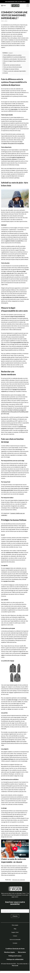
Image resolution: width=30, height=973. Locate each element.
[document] (14, 486)
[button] (26, 938)
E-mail (7, 954)
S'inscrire (9, 961)
